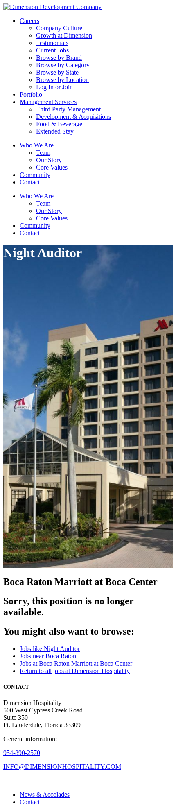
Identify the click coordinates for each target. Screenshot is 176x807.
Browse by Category (63, 64)
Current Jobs (52, 50)
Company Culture (59, 28)
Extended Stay (55, 131)
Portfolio (31, 94)
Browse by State (57, 72)
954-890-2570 (21, 752)
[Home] (52, 6)
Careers (29, 20)
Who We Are (37, 145)
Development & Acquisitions (73, 116)
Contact (30, 182)
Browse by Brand (59, 57)
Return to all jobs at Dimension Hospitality (75, 670)
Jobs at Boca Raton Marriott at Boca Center (76, 663)
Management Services (48, 101)
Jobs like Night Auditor (50, 648)
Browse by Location (62, 79)
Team (43, 152)
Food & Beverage (59, 123)
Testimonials (52, 42)
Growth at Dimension (64, 35)
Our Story (49, 159)
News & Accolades (45, 794)
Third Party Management (68, 109)
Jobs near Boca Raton (48, 656)
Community (35, 174)
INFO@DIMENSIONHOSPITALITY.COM (62, 766)
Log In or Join (54, 87)
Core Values (52, 167)
